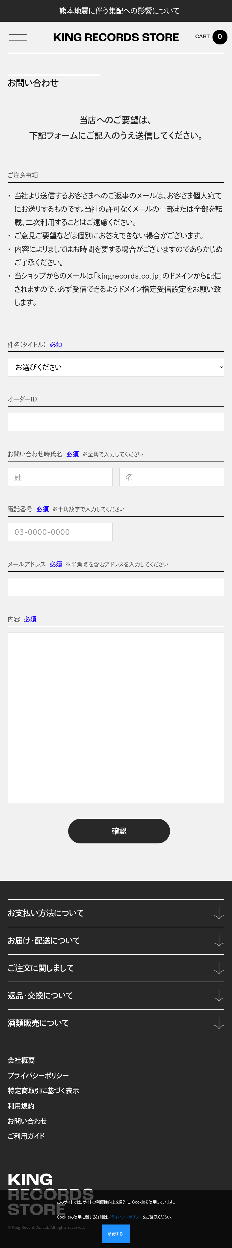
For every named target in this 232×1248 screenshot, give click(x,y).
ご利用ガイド (26, 1136)
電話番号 (20, 509)
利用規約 (21, 1105)
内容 (14, 619)
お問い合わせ (27, 1121)
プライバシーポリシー (38, 1075)
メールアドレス (27, 564)
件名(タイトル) (27, 344)
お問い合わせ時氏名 (35, 454)
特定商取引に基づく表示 (43, 1090)
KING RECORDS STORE (116, 38)
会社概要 (21, 1060)
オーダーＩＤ (22, 399)
